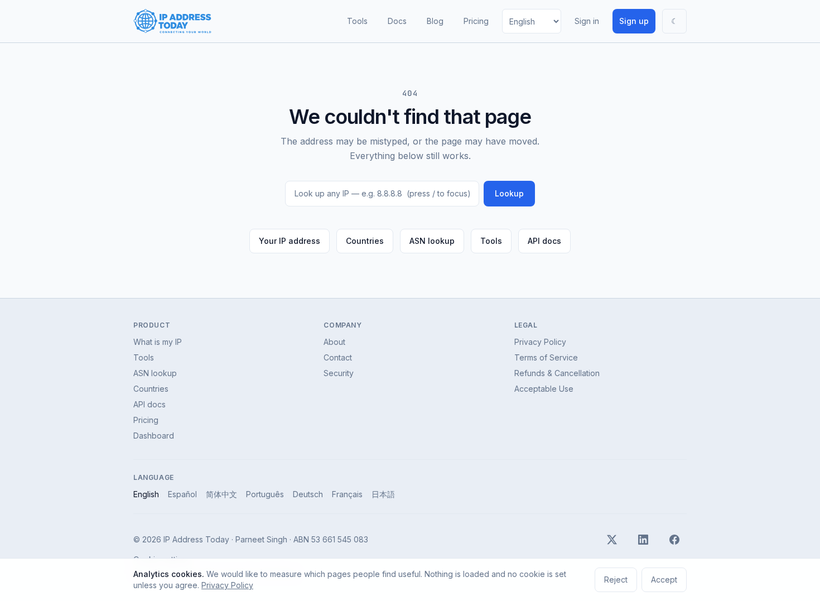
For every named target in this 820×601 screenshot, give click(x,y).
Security (339, 373)
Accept (664, 579)
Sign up (634, 21)
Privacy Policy (540, 342)
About (334, 342)
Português (265, 494)
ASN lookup (432, 241)
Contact (338, 357)
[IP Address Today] (172, 21)
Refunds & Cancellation (557, 373)
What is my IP (157, 342)
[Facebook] (674, 539)
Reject (616, 579)
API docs (544, 241)
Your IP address (289, 241)
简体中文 (221, 494)
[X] (612, 539)
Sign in (587, 21)
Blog (435, 21)
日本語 (383, 494)
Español (182, 494)
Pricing (476, 21)
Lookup (509, 193)
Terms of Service (546, 357)
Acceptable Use (543, 388)
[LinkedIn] (643, 539)
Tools (357, 21)
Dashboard (153, 435)
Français (347, 494)
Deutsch (308, 494)
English (146, 494)
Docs (397, 21)
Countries (365, 241)
